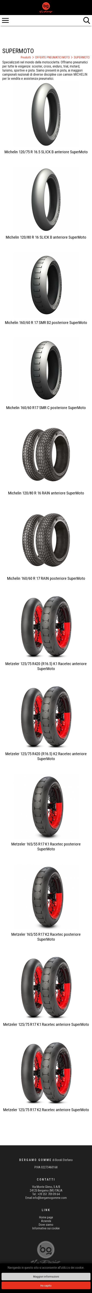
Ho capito (46, 1285)
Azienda (46, 1221)
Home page (46, 1217)
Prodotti (27, 57)
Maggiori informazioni (46, 1276)
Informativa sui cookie (46, 1228)
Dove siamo (46, 1225)
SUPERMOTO (82, 57)
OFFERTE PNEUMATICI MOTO (54, 57)
